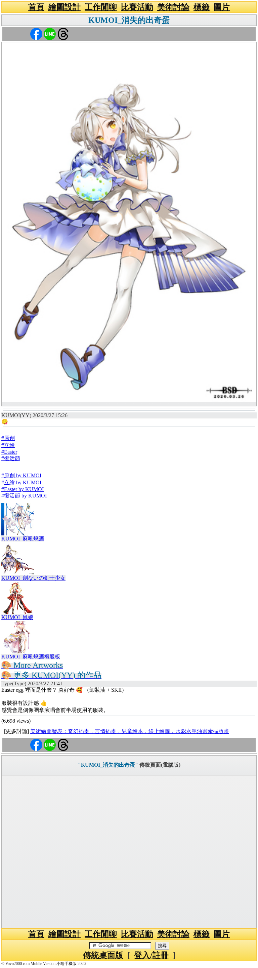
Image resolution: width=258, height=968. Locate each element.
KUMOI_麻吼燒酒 (22, 538)
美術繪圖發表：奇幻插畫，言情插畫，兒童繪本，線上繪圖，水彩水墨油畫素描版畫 (129, 731)
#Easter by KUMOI (22, 489)
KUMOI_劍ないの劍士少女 (33, 578)
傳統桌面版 (103, 955)
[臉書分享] (36, 33)
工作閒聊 (101, 7)
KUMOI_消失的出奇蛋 (129, 20)
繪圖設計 (64, 7)
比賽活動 (137, 7)
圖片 (222, 7)
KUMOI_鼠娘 (17, 617)
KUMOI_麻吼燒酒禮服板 (30, 656)
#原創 (8, 438)
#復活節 (10, 458)
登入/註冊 (151, 955)
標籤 (202, 7)
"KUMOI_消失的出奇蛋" (108, 765)
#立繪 (8, 445)
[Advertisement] (129, 851)
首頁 (36, 7)
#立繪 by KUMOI (21, 482)
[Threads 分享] (63, 33)
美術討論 (173, 7)
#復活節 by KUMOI (24, 495)
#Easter (9, 452)
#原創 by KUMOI (21, 475)
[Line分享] (50, 33)
